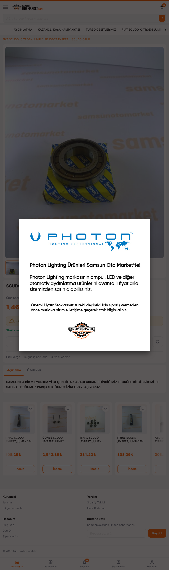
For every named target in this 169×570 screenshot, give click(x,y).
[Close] (150, 219)
